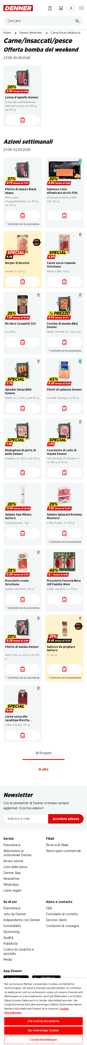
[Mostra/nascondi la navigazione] (81, 7)
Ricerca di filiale (57, 845)
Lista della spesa (15, 867)
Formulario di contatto (62, 914)
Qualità (8, 937)
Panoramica (11, 845)
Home (7, 32)
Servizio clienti (56, 920)
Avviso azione (13, 861)
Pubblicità (10, 943)
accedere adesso (66, 819)
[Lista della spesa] (50, 8)
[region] (43, 1011)
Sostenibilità (12, 926)
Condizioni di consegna (62, 926)
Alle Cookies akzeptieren (43, 1021)
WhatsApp (11, 884)
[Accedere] (71, 8)
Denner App (12, 873)
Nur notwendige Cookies (43, 1030)
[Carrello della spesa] (61, 8)
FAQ (49, 908)
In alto (44, 769)
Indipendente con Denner (21, 920)
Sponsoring (11, 932)
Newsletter (11, 878)
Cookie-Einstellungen (43, 1039)
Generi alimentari (30, 32)
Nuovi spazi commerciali (63, 851)
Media (7, 959)
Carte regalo (12, 890)
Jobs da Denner (14, 914)
